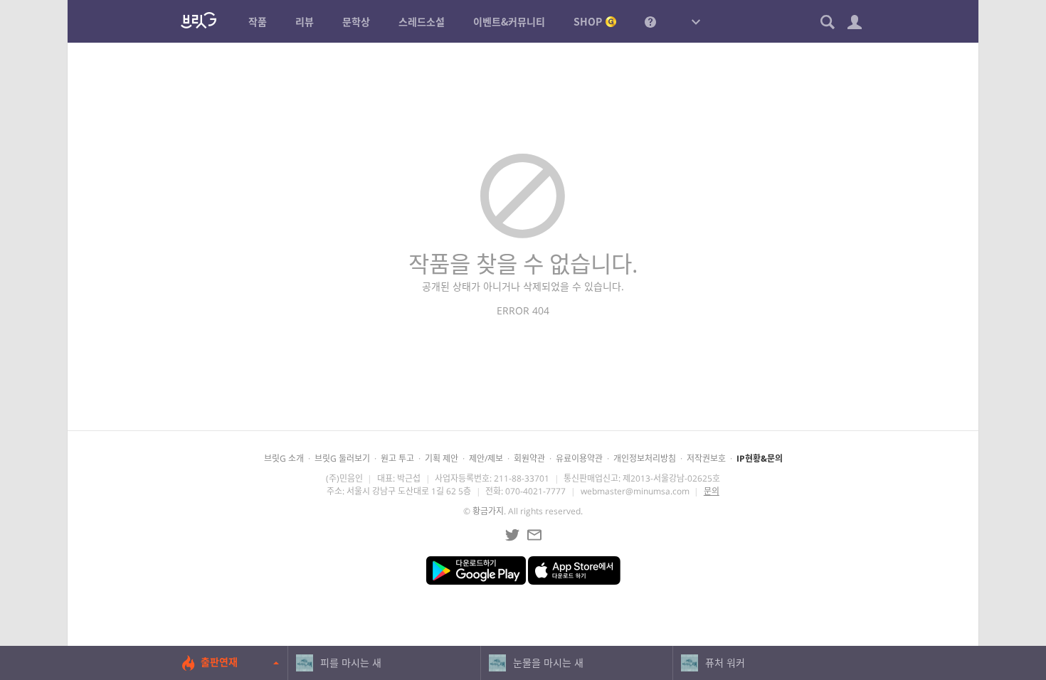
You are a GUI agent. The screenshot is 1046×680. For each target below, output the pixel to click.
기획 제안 (441, 458)
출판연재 (219, 662)
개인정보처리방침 (644, 458)
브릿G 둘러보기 (342, 458)
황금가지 (488, 511)
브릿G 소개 (284, 458)
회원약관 (529, 458)
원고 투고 (397, 458)
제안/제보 (486, 458)
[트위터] (512, 535)
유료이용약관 (579, 458)
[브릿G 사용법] (650, 21)
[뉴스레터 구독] (534, 535)
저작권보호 (706, 458)
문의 (711, 491)
